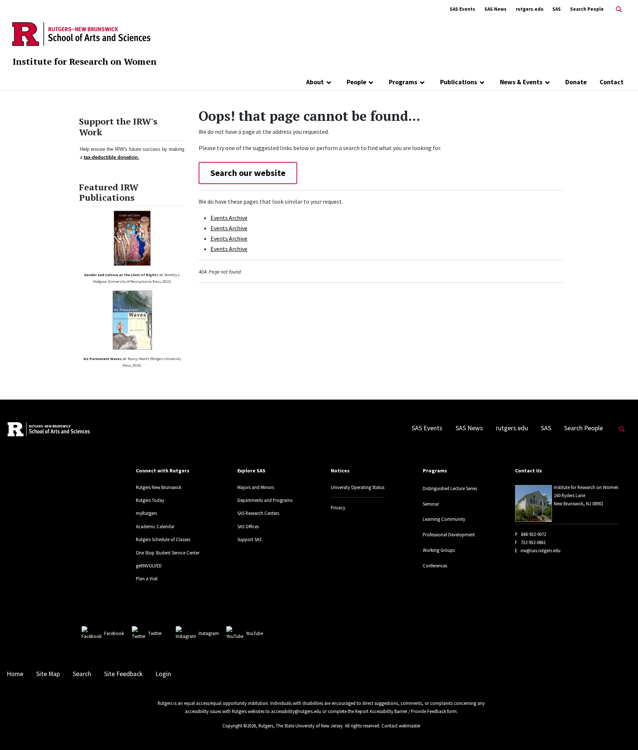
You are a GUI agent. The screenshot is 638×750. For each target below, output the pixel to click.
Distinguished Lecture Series (450, 488)
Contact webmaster (401, 726)
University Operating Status (357, 487)
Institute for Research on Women (85, 61)
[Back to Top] (622, 732)
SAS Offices (248, 526)
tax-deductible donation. (111, 157)
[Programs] (422, 82)
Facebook (114, 633)
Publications (458, 82)
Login (163, 674)
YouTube (254, 633)
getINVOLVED (149, 566)
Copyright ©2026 (239, 726)
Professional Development (449, 534)
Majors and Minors (255, 487)
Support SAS (249, 539)
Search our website (247, 173)
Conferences (435, 566)
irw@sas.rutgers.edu (540, 550)
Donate (576, 82)
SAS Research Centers (258, 513)
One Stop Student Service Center (167, 553)
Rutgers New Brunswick (158, 487)
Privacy (338, 507)
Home (15, 674)
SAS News (495, 9)
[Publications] (482, 82)
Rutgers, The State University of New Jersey (300, 726)
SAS (556, 9)
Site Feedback (123, 674)
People (356, 82)
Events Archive (228, 217)
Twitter (155, 633)
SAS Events (462, 9)
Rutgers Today (150, 500)
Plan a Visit (147, 578)
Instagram (209, 633)
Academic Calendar (155, 526)
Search (82, 674)
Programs (403, 82)
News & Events (521, 82)
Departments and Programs (264, 500)
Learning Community (444, 519)
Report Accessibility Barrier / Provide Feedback (400, 711)
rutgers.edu (529, 9)
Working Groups (439, 550)
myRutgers (146, 513)
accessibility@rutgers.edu (296, 711)
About (315, 82)
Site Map (48, 674)
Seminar (431, 504)
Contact (612, 82)
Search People (587, 9)
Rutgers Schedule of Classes (163, 539)
